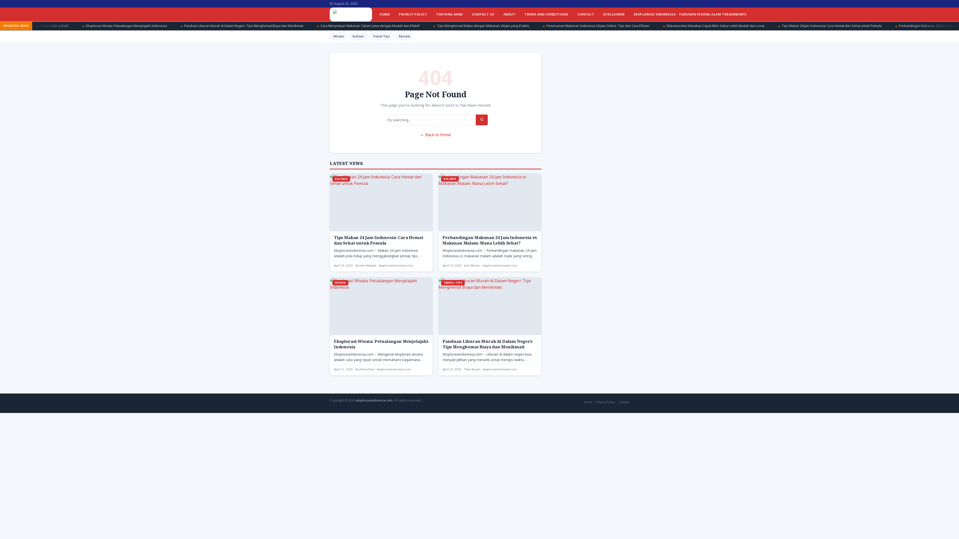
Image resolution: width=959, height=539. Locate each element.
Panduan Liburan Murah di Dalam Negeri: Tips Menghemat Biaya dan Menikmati (203, 25)
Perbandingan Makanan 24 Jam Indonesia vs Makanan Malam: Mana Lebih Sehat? (490, 240)
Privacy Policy (413, 14)
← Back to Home (435, 134)
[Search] (482, 120)
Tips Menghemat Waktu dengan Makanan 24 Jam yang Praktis (442, 25)
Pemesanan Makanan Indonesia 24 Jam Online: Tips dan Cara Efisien (557, 25)
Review (404, 36)
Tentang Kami (449, 14)
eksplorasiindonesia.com (374, 400)
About (509, 14)
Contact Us (483, 14)
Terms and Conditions (546, 14)
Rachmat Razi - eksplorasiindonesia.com (383, 369)
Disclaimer (614, 14)
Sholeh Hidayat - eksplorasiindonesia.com (384, 265)
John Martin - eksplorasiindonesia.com (490, 265)
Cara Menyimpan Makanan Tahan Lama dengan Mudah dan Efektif (329, 25)
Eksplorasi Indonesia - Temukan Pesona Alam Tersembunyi (690, 14)
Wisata (338, 36)
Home (385, 14)
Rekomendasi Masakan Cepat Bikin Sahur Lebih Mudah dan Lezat (675, 25)
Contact (585, 14)
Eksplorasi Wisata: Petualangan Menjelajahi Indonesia (85, 25)
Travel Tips (381, 36)
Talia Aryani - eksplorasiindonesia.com (490, 369)
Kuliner (358, 36)
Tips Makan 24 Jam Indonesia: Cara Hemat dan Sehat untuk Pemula (791, 25)
